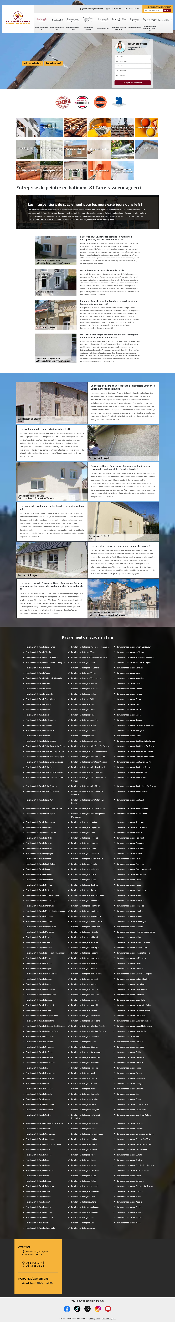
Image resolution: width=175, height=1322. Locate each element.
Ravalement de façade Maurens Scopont (133, 943)
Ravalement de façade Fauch (83, 1073)
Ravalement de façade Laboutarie (40, 1021)
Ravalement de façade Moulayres (85, 901)
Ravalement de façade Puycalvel (130, 848)
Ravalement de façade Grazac (83, 1042)
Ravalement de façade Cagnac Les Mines (134, 1145)
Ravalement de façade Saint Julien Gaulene (89, 762)
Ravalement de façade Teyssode (39, 694)
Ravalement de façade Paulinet (39, 875)
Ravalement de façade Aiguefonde (40, 1228)
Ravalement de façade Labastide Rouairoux (89, 1026)
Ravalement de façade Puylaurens (131, 843)
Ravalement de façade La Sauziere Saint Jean (135, 725)
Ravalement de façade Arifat (38, 1202)
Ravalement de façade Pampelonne (131, 875)
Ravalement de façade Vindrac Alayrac (42, 657)
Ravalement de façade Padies (83, 880)
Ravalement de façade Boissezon (85, 1171)
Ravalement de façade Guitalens (39, 1042)
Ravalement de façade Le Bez (83, 1176)
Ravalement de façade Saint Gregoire (86, 772)
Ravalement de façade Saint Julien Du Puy (134, 762)
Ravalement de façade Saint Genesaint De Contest (88, 779)
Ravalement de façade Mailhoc (39, 963)
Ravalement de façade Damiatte (130, 1089)
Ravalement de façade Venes (38, 673)
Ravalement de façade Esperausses (40, 1078)
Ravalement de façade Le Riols (39, 838)
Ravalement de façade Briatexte (130, 1160)
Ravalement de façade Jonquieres (85, 1037)
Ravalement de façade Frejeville (39, 1058)
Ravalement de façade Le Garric (39, 1052)
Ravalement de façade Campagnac (40, 1134)
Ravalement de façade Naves (129, 885)
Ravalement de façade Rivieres (129, 833)
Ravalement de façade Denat (83, 1089)
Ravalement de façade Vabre (38, 684)
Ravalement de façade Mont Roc (130, 906)
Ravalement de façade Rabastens (85, 843)
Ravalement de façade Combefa (39, 1110)
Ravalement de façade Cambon (84, 1139)
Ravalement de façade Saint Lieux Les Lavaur (135, 757)
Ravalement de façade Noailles (39, 885)
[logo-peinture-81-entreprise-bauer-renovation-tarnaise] (18, 17)
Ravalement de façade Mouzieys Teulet (87, 896)
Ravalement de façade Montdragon (131, 922)
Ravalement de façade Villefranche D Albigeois (45, 663)
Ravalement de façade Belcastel (84, 1186)
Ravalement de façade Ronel (83, 833)
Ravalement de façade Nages (83, 890)
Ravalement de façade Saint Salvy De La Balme (45, 746)
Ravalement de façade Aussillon (130, 1192)
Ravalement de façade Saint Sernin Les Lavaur (136, 741)
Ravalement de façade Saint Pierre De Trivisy (135, 746)
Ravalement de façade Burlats (129, 1155)
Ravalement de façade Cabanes (39, 1155)
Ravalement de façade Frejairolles (85, 1058)
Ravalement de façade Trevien (84, 684)
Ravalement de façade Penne (38, 869)
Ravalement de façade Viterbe (38, 652)
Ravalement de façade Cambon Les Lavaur (43, 1145)
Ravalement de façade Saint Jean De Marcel (44, 772)
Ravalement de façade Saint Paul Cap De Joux (45, 752)
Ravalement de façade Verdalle (130, 668)
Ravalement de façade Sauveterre (40, 731)
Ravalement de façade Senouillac (85, 720)
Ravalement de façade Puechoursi (85, 854)
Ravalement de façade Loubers (84, 969)
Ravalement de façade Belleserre (130, 1181)
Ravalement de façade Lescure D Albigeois (134, 974)
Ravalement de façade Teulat (83, 694)
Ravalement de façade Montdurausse (86, 922)
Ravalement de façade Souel (38, 710)
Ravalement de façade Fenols (129, 1068)
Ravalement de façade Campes (129, 1129)
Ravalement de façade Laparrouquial (132, 990)
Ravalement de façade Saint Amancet (132, 809)
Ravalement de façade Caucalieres (131, 1110)
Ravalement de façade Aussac (38, 1197)
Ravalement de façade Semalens (39, 725)
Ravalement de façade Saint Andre (131, 800)
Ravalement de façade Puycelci (84, 848)
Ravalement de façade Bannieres (85, 1192)
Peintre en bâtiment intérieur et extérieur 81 (149, 28)
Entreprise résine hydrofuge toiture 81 (72, 20)
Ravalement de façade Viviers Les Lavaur (134, 647)
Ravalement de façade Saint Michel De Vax (89, 752)
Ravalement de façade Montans (130, 927)
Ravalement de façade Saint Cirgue (86, 786)
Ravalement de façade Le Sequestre (41, 720)
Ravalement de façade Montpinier (85, 911)
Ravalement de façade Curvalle (39, 1094)
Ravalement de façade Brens (38, 1165)
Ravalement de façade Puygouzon (40, 848)
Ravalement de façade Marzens (84, 953)
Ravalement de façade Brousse (84, 1160)
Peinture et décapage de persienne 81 (150, 20)
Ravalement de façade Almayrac (39, 1218)
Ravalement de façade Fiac (37, 1068)
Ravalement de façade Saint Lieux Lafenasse (44, 762)
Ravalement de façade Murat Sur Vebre (133, 890)
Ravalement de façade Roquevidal (85, 828)
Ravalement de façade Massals (39, 948)
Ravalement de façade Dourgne (130, 1084)
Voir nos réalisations (32, 63)
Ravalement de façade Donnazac (39, 1089)
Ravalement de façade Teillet (83, 699)
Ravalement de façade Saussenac (85, 731)
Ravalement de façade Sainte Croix (40, 647)
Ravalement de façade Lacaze (38, 1011)
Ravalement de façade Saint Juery (40, 767)
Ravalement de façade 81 (42, 20)
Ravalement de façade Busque (83, 1155)
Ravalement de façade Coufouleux (40, 1105)
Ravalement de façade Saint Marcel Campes (89, 757)
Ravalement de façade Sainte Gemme (132, 778)
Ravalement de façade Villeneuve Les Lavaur (135, 657)
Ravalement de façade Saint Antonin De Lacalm (87, 801)
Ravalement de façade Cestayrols (85, 1110)
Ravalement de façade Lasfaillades (40, 990)
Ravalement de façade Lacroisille (85, 1005)
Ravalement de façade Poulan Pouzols (87, 859)
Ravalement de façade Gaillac (129, 1052)
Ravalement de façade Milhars (129, 937)
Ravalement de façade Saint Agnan (40, 814)
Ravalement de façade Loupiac (39, 969)
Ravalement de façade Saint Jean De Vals (88, 767)
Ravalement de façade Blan (37, 1176)
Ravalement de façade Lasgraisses (131, 984)
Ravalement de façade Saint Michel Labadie (135, 752)
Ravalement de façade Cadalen (84, 1150)
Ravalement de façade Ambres (39, 1212)
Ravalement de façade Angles (38, 1207)
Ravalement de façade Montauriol (85, 927)
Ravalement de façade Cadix (38, 1150)
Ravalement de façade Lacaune (84, 1011)
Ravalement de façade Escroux (84, 1078)
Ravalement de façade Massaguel (85, 948)
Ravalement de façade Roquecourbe (41, 833)
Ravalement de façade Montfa (129, 916)
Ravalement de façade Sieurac (38, 715)
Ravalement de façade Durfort (38, 1084)
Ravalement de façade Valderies (130, 678)
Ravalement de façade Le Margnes (131, 958)
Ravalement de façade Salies (129, 736)
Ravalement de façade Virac (83, 652)
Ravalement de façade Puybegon (39, 854)
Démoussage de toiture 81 (103, 20)
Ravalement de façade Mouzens (130, 896)
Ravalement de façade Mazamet (84, 943)
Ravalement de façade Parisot (83, 875)
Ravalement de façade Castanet (84, 1124)
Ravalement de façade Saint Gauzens (41, 786)
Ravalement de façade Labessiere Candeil (134, 1021)
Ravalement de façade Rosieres (39, 828)
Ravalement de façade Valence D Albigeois (44, 678)
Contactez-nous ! (53, 63)
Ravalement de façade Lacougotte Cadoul (134, 1005)
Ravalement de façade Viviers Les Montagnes (90, 647)
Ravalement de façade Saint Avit (39, 800)
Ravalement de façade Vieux (83, 663)
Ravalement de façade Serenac (129, 715)
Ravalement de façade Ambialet (84, 1212)
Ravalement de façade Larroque (84, 990)
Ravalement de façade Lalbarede (130, 995)
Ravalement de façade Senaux (129, 720)
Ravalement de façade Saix (82, 736)
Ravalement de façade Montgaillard (86, 916)
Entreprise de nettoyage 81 (134, 20)
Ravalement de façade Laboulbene (85, 1021)
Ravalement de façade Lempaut (84, 979)
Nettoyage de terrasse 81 (57, 28)
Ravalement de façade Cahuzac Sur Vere (133, 1139)
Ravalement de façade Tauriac (38, 705)
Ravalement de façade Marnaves (85, 958)
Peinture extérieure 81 (165, 20)
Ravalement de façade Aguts (83, 1228)
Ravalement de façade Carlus (38, 1129)
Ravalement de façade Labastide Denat (42, 1031)
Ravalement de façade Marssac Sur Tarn (133, 953)
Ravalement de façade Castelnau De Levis (134, 1115)
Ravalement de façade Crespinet (84, 1099)
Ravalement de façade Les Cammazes (87, 1134)
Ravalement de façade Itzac (128, 1037)
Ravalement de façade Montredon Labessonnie (45, 911)
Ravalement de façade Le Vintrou (130, 652)
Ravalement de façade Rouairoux (130, 822)
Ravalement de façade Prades (38, 859)
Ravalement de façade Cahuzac (84, 1145)
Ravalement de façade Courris (83, 1105)
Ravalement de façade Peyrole (84, 864)
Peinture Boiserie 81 (57, 20)
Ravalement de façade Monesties (40, 932)
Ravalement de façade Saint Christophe (42, 791)
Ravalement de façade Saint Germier (132, 772)
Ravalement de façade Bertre (129, 1176)
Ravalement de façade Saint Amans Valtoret (44, 809)
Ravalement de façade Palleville (39, 880)
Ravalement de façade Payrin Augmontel (134, 869)
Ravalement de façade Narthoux (39, 890)
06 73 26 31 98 (132, 9)
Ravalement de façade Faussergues (40, 1073)
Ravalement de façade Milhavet (84, 937)
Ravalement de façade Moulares (130, 901)
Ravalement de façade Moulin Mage (41, 901)
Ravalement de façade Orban (129, 880)
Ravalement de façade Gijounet (84, 1047)
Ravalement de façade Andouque (85, 1207)
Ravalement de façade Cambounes (40, 1139)
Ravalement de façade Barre (38, 1192)
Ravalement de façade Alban (129, 1223)
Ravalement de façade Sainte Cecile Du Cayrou (136, 786)
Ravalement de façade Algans (129, 1218)
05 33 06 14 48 (115, 9)
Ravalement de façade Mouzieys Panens (42, 896)
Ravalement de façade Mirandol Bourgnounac (136, 932)
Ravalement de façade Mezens (39, 943)
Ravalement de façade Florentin (130, 1063)
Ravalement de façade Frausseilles (40, 1063)
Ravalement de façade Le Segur (84, 725)
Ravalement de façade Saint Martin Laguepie (45, 757)
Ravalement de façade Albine (38, 1223)
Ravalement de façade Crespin (129, 1099)
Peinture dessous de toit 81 (72, 28)
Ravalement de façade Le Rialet (84, 838)
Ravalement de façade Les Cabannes (132, 1150)
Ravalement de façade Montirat (130, 911)
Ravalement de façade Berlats (83, 1181)
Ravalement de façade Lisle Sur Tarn (86, 974)
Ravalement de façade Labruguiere (131, 1016)
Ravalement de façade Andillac (129, 1207)
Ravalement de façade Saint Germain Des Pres (45, 778)
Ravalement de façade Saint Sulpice (86, 741)
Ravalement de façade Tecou (129, 699)
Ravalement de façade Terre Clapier (41, 699)
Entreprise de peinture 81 (119, 20)
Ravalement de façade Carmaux (130, 1124)
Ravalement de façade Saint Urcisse (41, 741)
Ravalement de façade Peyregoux (131, 864)
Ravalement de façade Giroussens (40, 1047)
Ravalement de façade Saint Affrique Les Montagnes (88, 815)
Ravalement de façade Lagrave (39, 1000)
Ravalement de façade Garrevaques (86, 1052)
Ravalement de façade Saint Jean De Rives (134, 767)
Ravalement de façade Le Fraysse (130, 1058)
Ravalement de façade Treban (38, 689)
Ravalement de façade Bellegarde (40, 1186)
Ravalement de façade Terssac (129, 694)
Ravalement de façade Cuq (128, 1094)
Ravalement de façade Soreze (129, 710)
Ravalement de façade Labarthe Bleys (132, 1031)
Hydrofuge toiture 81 (103, 28)
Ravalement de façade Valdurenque (86, 678)
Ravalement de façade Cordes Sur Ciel (132, 1105)
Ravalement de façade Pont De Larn (41, 864)
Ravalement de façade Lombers (130, 969)
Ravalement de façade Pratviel (129, 854)
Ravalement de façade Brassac (84, 1165)
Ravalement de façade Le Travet (84, 689)
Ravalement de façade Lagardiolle (131, 1000)
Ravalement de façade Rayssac (39, 843)
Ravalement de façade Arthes (129, 1197)
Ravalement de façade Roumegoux (40, 822)
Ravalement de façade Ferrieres (84, 1068)
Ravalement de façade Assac (83, 1197)
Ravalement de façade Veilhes (83, 673)
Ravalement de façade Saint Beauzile (132, 791)
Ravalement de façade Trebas (129, 684)
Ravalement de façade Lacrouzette (40, 1005)
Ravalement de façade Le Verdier (85, 668)
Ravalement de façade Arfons (83, 1202)
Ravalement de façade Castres (38, 1115)
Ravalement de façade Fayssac (129, 1073)
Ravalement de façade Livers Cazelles (41, 974)
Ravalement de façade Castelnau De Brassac (44, 1124)
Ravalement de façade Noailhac (84, 885)
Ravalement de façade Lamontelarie (41, 995)
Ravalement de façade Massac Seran (132, 948)
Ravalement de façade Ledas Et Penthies (133, 979)
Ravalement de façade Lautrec (84, 984)
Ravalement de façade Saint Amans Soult (88, 809)
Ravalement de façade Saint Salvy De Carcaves (90, 746)
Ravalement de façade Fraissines (85, 1063)
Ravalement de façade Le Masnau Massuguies (45, 953)
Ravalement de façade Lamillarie (85, 995)
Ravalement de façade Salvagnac (130, 731)
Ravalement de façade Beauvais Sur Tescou (135, 1186)
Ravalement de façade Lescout (39, 979)
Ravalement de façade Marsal (38, 958)
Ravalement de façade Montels (39, 922)
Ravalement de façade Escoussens (131, 1078)
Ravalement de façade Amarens (130, 1212)
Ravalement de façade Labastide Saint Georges (45, 1026)
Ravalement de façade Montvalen (40, 906)
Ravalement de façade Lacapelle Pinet (42, 1016)
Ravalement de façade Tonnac (129, 689)
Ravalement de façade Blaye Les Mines (133, 1171)
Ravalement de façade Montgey (39, 916)
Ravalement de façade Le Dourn (84, 1084)
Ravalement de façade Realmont (130, 838)
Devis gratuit (94, 1319)
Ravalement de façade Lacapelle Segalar (134, 1011)
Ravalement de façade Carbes (83, 1129)
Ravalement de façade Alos (82, 1218)
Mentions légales (109, 1319)
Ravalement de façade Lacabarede (85, 1016)
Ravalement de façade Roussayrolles (132, 814)
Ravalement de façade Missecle (84, 932)
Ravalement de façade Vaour (129, 673)
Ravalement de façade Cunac (38, 1099)
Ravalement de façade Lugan (129, 963)
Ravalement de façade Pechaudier (85, 869)
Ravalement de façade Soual (83, 710)
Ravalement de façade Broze (38, 1160)
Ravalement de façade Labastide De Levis (88, 1031)
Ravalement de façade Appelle (129, 1202)
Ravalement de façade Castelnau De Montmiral (86, 1116)
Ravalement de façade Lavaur (38, 984)
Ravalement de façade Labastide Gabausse (134, 1026)
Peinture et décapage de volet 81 (119, 28)
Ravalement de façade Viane (38, 668)
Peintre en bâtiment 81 (134, 28)
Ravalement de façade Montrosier (85, 906)
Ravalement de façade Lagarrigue (85, 1000)
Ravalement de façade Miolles (38, 937)
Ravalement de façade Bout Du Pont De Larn (135, 1165)
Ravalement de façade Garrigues (130, 1047)
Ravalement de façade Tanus (83, 705)
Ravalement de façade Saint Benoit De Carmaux (87, 793)
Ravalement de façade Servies (83, 715)
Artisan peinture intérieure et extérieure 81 (88, 20)
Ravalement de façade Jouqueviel (40, 1037)
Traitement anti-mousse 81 (88, 28)
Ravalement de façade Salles (38, 736)
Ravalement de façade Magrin (84, 963)
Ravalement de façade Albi (82, 1223)
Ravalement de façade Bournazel (40, 1171)
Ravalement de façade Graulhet (130, 1042)
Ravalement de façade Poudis (129, 859)
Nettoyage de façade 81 (41, 28)
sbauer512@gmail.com (93, 9)
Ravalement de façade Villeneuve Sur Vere (89, 657)
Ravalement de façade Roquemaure (132, 828)
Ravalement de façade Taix (128, 705)
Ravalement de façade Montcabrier (41, 927)
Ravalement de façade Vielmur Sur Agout (134, 663)
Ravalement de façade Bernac (38, 1181)
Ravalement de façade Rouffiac (84, 822)
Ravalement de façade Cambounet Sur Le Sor (135, 1134)
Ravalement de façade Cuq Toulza (85, 1094)
